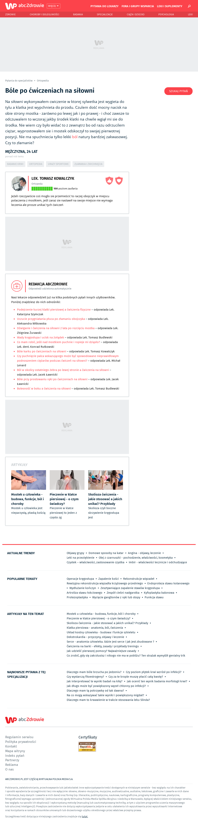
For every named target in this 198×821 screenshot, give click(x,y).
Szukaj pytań (178, 91)
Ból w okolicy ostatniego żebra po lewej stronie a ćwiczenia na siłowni (63, 370)
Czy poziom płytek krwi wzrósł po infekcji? (153, 672)
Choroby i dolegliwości (44, 14)
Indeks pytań (14, 755)
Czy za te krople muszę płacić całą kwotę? (135, 677)
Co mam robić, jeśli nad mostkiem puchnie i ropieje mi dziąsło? (59, 342)
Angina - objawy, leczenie (144, 553)
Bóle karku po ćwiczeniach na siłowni (41, 351)
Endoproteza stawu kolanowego (168, 583)
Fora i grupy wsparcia (138, 6)
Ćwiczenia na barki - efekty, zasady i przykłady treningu (103, 646)
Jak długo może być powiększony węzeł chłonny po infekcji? (106, 686)
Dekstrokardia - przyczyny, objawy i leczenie (95, 637)
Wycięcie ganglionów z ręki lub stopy (116, 597)
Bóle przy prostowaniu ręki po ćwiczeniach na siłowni (52, 379)
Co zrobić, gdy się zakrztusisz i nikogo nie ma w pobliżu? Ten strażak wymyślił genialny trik (126, 655)
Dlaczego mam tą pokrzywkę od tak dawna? (95, 690)
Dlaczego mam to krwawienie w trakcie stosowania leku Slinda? (108, 700)
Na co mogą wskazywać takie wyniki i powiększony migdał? (105, 695)
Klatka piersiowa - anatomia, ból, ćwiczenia (95, 628)
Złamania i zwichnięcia (88, 164)
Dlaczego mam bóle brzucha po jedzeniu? (94, 672)
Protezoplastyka (77, 597)
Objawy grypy (75, 553)
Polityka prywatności (20, 741)
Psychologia (166, 14)
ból (75, 136)
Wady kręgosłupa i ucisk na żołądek (41, 337)
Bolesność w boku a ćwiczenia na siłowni (44, 388)
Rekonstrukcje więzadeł (138, 579)
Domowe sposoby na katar (106, 553)
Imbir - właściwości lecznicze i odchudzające (158, 562)
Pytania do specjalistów (19, 80)
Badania (78, 14)
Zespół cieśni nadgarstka (123, 593)
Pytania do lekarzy (104, 6)
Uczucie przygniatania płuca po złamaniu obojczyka (51, 319)
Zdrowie (10, 14)
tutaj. (85, 816)
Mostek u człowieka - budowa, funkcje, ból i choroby (101, 614)
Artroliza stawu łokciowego (84, 593)
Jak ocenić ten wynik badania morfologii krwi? (157, 681)
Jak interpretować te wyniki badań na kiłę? (94, 681)
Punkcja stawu (154, 597)
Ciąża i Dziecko (135, 14)
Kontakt (11, 746)
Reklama (11, 764)
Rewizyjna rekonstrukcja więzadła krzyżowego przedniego (105, 583)
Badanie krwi (15, 164)
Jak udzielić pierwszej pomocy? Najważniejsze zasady (101, 651)
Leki (190, 14)
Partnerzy (12, 760)
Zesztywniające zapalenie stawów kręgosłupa (130, 588)
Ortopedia (43, 80)
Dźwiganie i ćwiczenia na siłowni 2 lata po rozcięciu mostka (56, 328)
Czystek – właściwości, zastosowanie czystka (95, 562)
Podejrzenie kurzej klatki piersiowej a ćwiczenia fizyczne (54, 309)
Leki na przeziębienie (80, 558)
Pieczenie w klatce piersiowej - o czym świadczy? (98, 618)
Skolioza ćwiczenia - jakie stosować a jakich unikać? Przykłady (107, 623)
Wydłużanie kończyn (82, 588)
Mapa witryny (15, 750)
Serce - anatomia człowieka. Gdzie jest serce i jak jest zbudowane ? (110, 642)
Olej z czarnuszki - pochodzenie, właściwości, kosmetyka (136, 558)
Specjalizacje (105, 14)
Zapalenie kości (108, 579)
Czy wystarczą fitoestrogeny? (85, 677)
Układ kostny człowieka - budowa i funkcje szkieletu (101, 632)
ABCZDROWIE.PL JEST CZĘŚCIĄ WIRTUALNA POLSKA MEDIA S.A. (39, 779)
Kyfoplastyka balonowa (159, 593)
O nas (9, 769)
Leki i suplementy (169, 6)
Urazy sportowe (58, 164)
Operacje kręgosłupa (80, 579)
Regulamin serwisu (19, 737)
